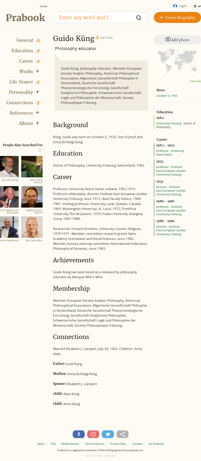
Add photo (179, 40)
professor (163, 167)
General (24, 40)
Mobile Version (70, 444)
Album (26, 123)
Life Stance (21, 82)
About (41, 444)
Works (26, 71)
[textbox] (100, 17)
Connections (19, 102)
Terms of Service (94, 444)
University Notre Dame (170, 152)
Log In (182, 6)
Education (22, 50)
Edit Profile (106, 37)
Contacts (137, 444)
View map (195, 81)
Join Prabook (156, 444)
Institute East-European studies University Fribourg (171, 170)
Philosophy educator (75, 48)
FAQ (53, 444)
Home (43, 6)
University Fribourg (169, 123)
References (21, 113)
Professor (162, 151)
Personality (21, 92)
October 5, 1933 (167, 95)
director (161, 187)
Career (26, 61)
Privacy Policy (118, 444)
